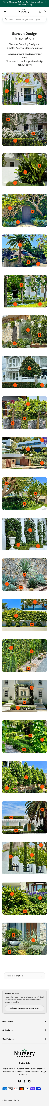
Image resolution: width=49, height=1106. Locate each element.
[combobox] (24, 19)
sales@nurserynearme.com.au (24, 1008)
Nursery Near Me (13, 1100)
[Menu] (4, 11)
